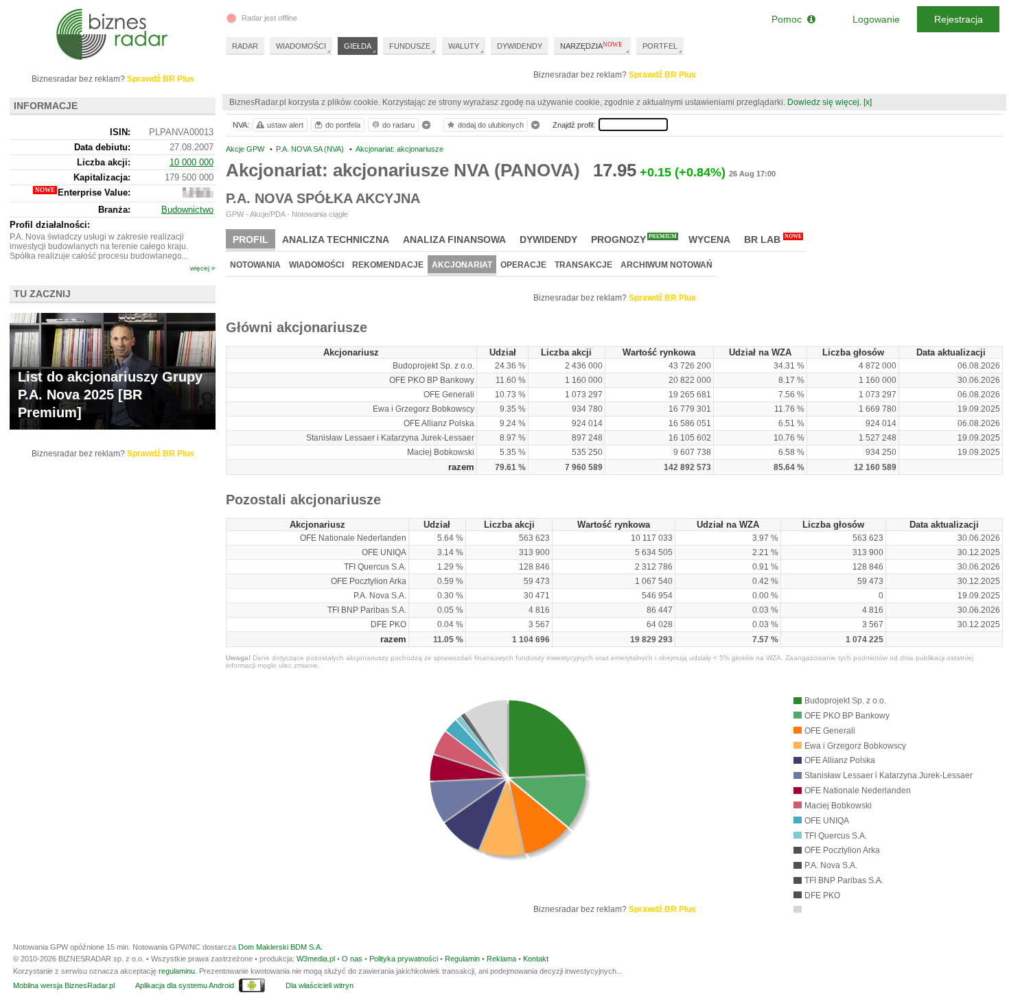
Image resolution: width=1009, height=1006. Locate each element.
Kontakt (535, 959)
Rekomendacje (388, 265)
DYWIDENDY (519, 46)
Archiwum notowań (666, 265)
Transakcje (583, 265)
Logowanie (876, 19)
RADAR (245, 46)
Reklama (501, 959)
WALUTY (463, 46)
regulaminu (177, 971)
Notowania (255, 265)
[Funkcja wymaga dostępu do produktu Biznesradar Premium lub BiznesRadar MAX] (198, 194)
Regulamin (462, 959)
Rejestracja (958, 19)
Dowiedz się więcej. (824, 102)
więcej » (203, 268)
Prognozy (634, 239)
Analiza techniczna (335, 239)
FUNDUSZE (409, 46)
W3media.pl (316, 959)
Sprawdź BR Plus (662, 75)
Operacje (523, 265)
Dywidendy (548, 239)
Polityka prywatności (403, 959)
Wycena (709, 239)
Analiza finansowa (454, 239)
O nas (352, 959)
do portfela (342, 125)
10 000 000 (191, 162)
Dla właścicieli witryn (319, 985)
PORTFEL (659, 46)
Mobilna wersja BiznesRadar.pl (64, 985)
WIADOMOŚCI (301, 46)
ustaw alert (285, 125)
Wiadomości (316, 265)
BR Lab (773, 239)
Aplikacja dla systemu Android (184, 985)
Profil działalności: (50, 225)
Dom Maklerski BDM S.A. (280, 947)
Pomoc (789, 19)
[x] (867, 102)
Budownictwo (187, 209)
